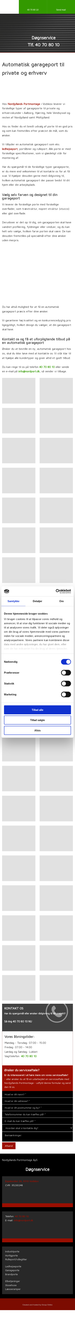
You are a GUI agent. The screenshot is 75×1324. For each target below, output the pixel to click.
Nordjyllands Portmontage (24, 103)
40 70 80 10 (47, 366)
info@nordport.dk (29, 371)
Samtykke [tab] (14, 600)
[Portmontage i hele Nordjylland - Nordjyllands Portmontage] (37, 26)
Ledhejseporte (13, 1266)
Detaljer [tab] (37, 600)
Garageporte (12, 1270)
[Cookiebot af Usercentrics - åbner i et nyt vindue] (55, 591)
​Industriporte (12, 1251)
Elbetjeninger (12, 1281)
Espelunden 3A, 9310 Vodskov (22, 1181)
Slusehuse (11, 1285)
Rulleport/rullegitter (16, 1259)
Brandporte (11, 1274)
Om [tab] (61, 600)
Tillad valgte (37, 720)
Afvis (37, 730)
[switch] (66, 672)
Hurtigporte (11, 1255)
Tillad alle (37, 709)
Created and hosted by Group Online (37, 1305)
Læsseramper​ (13, 1288)
